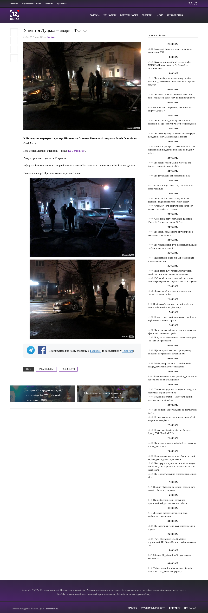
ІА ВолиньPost (76, 150)
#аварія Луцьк (46, 369)
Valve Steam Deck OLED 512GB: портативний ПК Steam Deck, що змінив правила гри (172, 542)
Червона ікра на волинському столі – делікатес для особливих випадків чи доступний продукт (171, 81)
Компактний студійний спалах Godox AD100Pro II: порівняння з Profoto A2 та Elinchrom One (169, 65)
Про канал (61, 4)
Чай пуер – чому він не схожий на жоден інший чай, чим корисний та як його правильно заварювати (171, 466)
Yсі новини (110, 15)
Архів (160, 15)
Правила (14, 4)
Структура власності (31, 4)
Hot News (51, 37)
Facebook (95, 350)
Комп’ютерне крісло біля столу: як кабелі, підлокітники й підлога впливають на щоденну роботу (171, 149)
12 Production (175, 15)
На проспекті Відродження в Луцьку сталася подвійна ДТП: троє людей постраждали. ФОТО (44, 395)
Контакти (49, 4)
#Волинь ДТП (68, 369)
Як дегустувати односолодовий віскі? (172, 176)
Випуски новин (129, 15)
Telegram (127, 350)
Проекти (146, 15)
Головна (95, 15)
